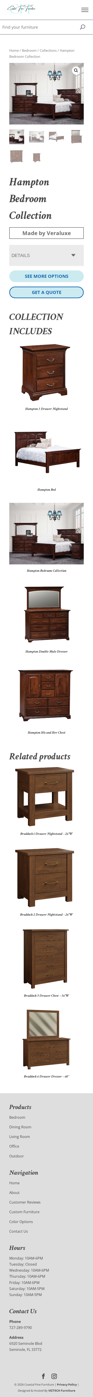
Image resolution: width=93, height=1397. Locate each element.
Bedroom (29, 50)
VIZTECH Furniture (61, 1390)
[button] (76, 70)
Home (14, 50)
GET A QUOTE (46, 292)
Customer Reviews (25, 1202)
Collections (48, 50)
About (14, 1192)
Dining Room (20, 1127)
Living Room (19, 1136)
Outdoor (16, 1156)
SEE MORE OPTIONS (46, 276)
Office (14, 1146)
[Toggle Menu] (84, 10)
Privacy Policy (67, 1384)
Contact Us (18, 1231)
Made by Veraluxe (46, 233)
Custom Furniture (24, 1211)
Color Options (21, 1221)
